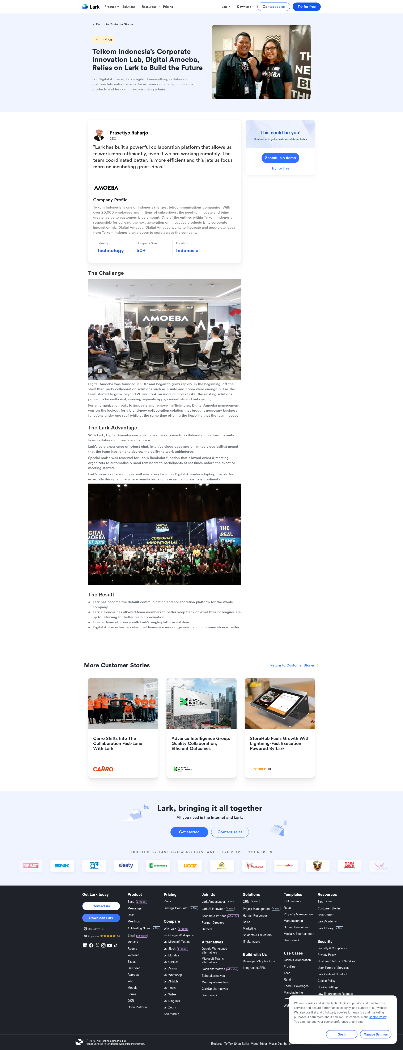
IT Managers (251, 941)
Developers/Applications (259, 961)
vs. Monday (171, 955)
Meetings (134, 921)
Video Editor (259, 1043)
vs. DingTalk (172, 1001)
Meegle (132, 987)
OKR (131, 1000)
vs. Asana (170, 968)
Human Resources (255, 915)
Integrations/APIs (254, 967)
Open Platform (137, 1007)
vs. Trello (170, 988)
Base (131, 901)
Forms (132, 994)
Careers (207, 929)
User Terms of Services (333, 967)
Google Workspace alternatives (214, 950)
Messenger (135, 908)
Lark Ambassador (213, 901)
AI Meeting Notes (139, 928)
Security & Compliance (333, 948)
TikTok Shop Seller (236, 1043)
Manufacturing (293, 920)
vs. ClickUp (171, 962)
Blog (320, 901)
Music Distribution (280, 1043)
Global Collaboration (297, 960)
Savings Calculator (176, 908)
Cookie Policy (326, 980)
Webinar (133, 955)
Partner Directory (213, 922)
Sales (246, 922)
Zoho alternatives (213, 975)
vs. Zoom (170, 1007)
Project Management (257, 909)
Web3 (288, 1005)
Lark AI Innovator (213, 909)
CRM (246, 901)
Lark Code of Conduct (332, 974)
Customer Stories (329, 908)
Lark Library (326, 928)
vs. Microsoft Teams (177, 941)
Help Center (326, 915)
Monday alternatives (215, 982)
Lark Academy (327, 921)
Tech (287, 973)
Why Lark (170, 928)
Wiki (130, 981)
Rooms (132, 948)
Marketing (249, 928)
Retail (287, 907)
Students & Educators (257, 935)
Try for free (280, 169)
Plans (167, 901)
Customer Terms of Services (336, 961)
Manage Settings (376, 1034)
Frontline (290, 966)
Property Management (299, 914)
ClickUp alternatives (215, 988)
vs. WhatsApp (173, 975)
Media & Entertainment (299, 933)
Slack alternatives (213, 969)
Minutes (133, 942)
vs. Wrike (170, 994)
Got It (342, 1034)
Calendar (134, 968)
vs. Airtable (171, 981)
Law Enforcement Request (335, 993)
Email (131, 935)
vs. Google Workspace (179, 935)
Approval (133, 974)
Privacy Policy (327, 954)
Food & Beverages (296, 986)
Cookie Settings (328, 987)
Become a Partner (214, 916)
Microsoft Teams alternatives (213, 960)
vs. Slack (169, 948)
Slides (132, 961)
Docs (131, 915)
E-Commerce (292, 901)
